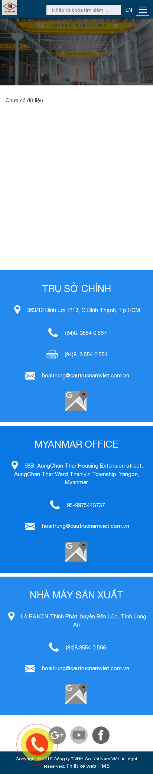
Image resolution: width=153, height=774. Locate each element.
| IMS (103, 766)
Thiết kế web (81, 766)
